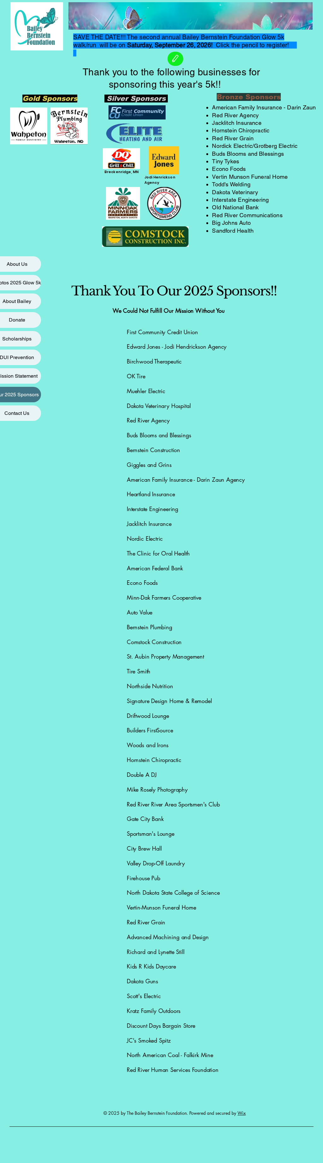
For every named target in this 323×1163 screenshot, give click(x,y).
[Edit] (175, 59)
